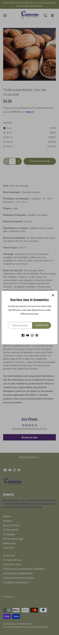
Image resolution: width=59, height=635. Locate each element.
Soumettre (41, 325)
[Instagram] (32, 335)
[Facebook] (23, 335)
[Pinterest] (36, 335)
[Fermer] (53, 295)
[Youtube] (27, 335)
